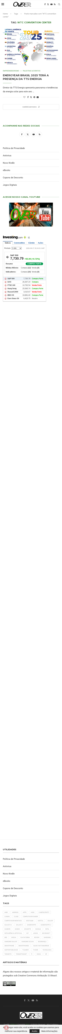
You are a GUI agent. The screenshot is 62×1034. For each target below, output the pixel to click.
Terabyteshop (21, 954)
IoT (27, 933)
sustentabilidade (11, 950)
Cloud (16, 916)
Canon (7, 916)
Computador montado (13, 920)
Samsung (47, 937)
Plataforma (25, 937)
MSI (5, 937)
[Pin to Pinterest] (34, 97)
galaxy (50, 920)
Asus (32, 912)
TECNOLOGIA (47, 950)
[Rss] (55, 4)
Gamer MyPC (31, 925)
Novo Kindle (9, 163)
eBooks (6, 170)
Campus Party (44, 912)
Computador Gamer (30, 916)
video (39, 954)
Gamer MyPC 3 (46, 925)
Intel (47, 929)
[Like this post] (24, 97)
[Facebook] (45, 4)
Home (5, 14)
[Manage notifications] (6, 1027)
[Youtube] (51, 4)
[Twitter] (48, 4)
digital (40, 920)
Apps (24, 912)
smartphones (23, 946)
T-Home (35, 950)
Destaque (29, 920)
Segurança (42, 941)
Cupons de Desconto (13, 177)
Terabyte (8, 954)
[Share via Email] (38, 97)
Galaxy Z (19, 925)
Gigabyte (27, 929)
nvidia (13, 937)
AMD (6, 912)
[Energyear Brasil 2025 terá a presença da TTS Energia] (31, 47)
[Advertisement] (31, 439)
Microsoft (46, 933)
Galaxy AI (8, 925)
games (17, 929)
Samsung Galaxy (10, 941)
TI (31, 954)
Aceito (34, 1031)
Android (15, 912)
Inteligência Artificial (13, 933)
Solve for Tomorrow (41, 946)
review (36, 937)
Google (38, 929)
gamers (7, 929)
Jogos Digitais (10, 185)
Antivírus (7, 155)
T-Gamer (25, 950)
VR (46, 954)
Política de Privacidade (14, 148)
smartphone (9, 946)
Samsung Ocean (27, 941)
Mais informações (49, 1031)
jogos (35, 933)
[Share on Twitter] (31, 97)
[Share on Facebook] (28, 97)
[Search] (59, 4)
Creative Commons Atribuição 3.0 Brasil (37, 975)
